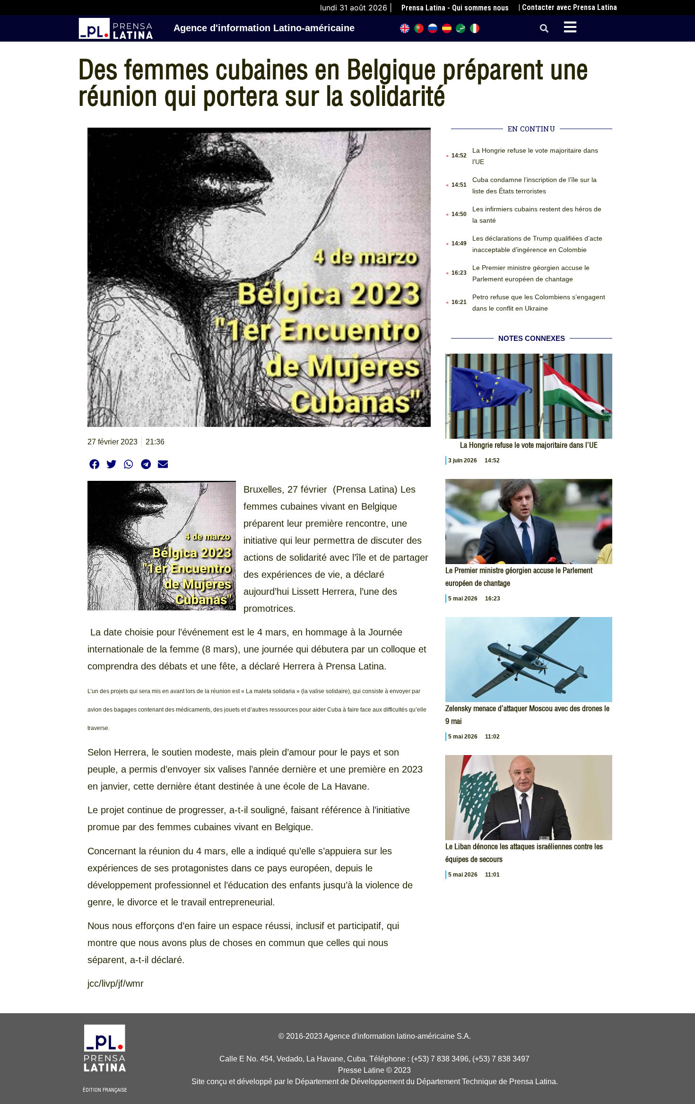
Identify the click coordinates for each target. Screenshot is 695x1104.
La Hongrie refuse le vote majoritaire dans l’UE (529, 445)
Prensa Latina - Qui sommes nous (455, 7)
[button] (544, 28)
